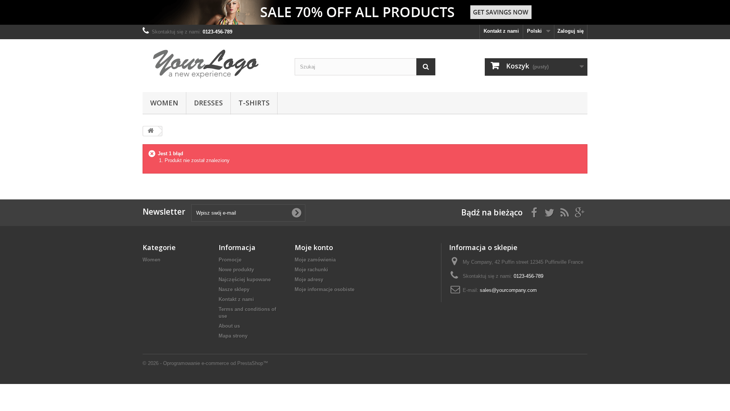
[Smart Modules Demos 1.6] (213, 64)
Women (164, 102)
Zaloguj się (570, 31)
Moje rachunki (311, 269)
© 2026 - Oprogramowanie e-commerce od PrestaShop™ (205, 363)
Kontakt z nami (501, 31)
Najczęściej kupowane (245, 279)
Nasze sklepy (234, 289)
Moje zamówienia (315, 260)
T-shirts (254, 102)
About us (229, 326)
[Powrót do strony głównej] (150, 131)
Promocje (230, 260)
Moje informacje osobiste (324, 289)
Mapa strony (233, 336)
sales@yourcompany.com (508, 290)
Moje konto (314, 247)
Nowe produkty (236, 269)
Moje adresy (309, 279)
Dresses (208, 102)
